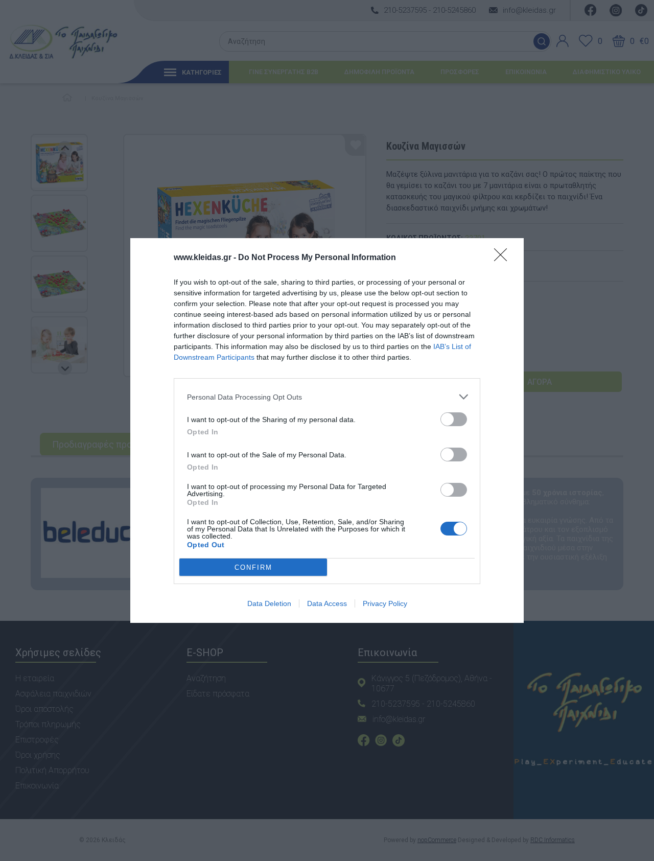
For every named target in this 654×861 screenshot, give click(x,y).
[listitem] (327, 396)
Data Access (327, 603)
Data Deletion (269, 603)
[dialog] (327, 430)
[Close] (503, 258)
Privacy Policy (385, 603)
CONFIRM (253, 567)
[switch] (453, 419)
